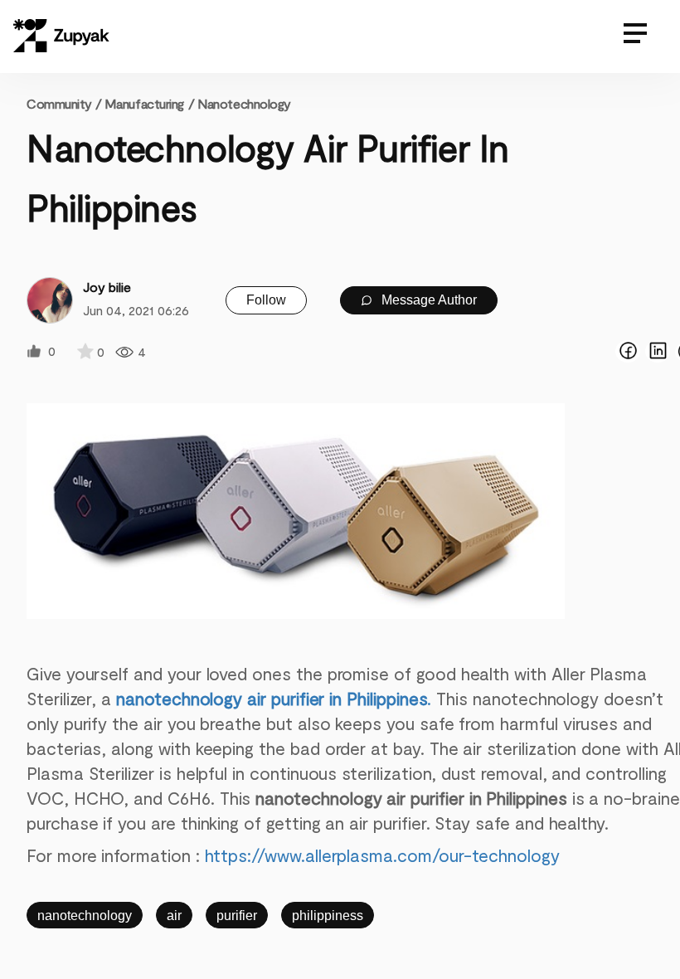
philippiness (327, 915)
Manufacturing (144, 103)
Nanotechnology (244, 103)
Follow (266, 300)
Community (64, 103)
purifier (236, 915)
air (174, 915)
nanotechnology (84, 915)
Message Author (427, 300)
